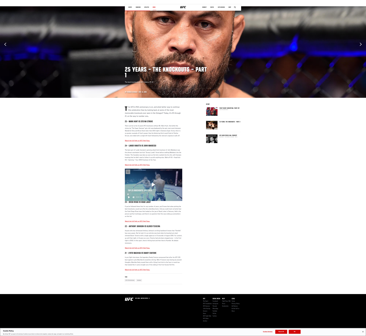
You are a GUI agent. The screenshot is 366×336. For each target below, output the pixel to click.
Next (360, 44)
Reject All (281, 331)
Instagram (215, 304)
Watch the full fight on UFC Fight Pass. (137, 141)
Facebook (215, 301)
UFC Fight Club (207, 316)
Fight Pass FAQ (226, 301)
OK (294, 331)
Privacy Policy (236, 304)
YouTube (215, 311)
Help (223, 299)
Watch (212, 7)
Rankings (138, 7)
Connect (204, 7)
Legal (233, 299)
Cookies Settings (267, 331)
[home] (183, 7)
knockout (139, 280)
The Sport (205, 301)
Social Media (216, 299)
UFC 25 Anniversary (130, 280)
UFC (204, 299)
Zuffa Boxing (221, 7)
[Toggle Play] (129, 197)
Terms (233, 301)
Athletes (146, 7)
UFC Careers (206, 306)
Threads (215, 306)
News (154, 7)
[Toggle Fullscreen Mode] (178, 197)
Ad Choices (235, 306)
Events (130, 7)
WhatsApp (215, 309)
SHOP (229, 7)
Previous (6, 44)
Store (204, 313)
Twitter (215, 316)
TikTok (214, 313)
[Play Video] (153, 184)
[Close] (363, 332)
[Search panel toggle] (235, 7)
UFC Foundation (207, 304)
